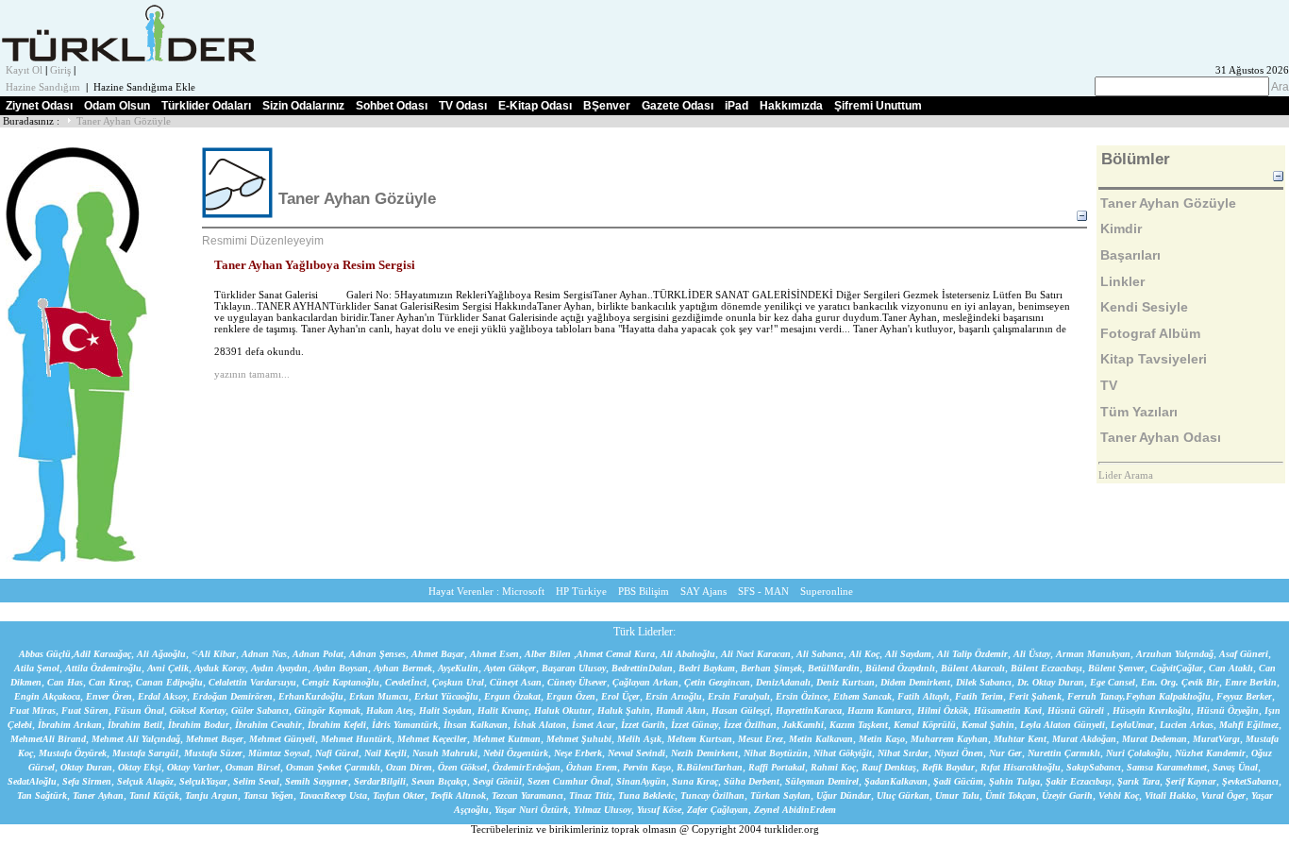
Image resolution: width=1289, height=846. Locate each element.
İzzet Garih (643, 724)
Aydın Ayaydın (279, 668)
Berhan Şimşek (771, 668)
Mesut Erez (760, 739)
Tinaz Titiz (590, 795)
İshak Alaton (539, 724)
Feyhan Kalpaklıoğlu (1168, 696)
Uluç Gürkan (903, 795)
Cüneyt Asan (516, 682)
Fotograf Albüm (1150, 333)
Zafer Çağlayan (717, 809)
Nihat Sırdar (903, 753)
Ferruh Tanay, (1096, 696)
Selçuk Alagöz (145, 781)
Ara (1279, 86)
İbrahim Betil (135, 724)
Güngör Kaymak (327, 710)
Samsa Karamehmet (1167, 767)
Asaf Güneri (1243, 654)
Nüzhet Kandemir (1210, 753)
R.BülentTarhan (710, 767)
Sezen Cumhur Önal (569, 781)
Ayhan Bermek (403, 668)
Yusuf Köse (659, 809)
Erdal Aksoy (162, 696)
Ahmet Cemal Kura (616, 654)
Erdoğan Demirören (233, 696)
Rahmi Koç (833, 767)
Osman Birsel (253, 767)
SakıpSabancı (1093, 767)
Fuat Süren (85, 710)
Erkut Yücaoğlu (446, 696)
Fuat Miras (32, 710)
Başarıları (1130, 254)
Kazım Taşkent (858, 724)
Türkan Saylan (780, 795)
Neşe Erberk (578, 753)
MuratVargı (1216, 739)
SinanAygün (641, 781)
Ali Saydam (908, 654)
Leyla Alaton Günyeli (1062, 724)
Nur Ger (1005, 753)
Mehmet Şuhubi (578, 739)
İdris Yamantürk (405, 724)
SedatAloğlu (32, 781)
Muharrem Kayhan (949, 739)
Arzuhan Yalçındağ (1175, 654)
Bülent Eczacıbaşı (1046, 668)
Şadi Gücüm (958, 781)
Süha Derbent (751, 781)
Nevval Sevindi (636, 753)
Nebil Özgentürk (515, 753)
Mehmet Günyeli (282, 739)
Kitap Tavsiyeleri (1153, 358)
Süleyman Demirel (822, 781)
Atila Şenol (36, 668)
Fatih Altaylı (923, 696)
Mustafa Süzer (213, 753)
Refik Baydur (948, 767)
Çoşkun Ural (458, 682)
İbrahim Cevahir (268, 724)
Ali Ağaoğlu (161, 654)
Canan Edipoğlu (169, 682)
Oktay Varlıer (193, 767)
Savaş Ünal (1235, 767)
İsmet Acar (593, 724)
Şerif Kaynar (1190, 781)
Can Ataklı (1231, 668)
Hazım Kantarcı (879, 710)
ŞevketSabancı (1250, 781)
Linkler (1122, 281)
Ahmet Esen (494, 654)
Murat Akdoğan (1084, 739)
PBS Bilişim (643, 591)
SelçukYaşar (203, 781)
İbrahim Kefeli (337, 724)
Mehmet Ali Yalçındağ (136, 739)
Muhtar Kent (1020, 739)
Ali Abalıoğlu (688, 654)
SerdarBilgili (380, 781)
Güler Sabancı (260, 710)
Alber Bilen (548, 654)
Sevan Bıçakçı (439, 781)
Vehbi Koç (1118, 795)
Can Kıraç (109, 682)
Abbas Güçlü (45, 654)
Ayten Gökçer (510, 668)
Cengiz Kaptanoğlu (340, 682)
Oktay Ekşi (139, 767)
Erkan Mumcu (379, 696)
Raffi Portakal (776, 767)
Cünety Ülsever (577, 682)
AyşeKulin (458, 668)
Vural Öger (1223, 795)
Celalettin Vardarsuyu (252, 682)
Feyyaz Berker (1244, 696)
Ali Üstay (1031, 654)
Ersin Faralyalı (739, 696)
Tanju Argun (211, 795)
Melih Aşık (639, 739)
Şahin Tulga (1014, 781)
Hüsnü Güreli (1077, 710)
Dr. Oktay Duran (1050, 682)
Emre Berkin (1251, 682)
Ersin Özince (802, 696)
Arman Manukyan (1093, 654)
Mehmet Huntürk (356, 739)
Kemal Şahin (988, 724)
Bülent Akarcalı (973, 668)
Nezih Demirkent (704, 753)
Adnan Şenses (377, 654)
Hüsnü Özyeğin (1228, 710)
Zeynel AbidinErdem (795, 809)
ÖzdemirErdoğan (527, 767)
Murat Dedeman (1154, 739)
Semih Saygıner (316, 781)
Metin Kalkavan (821, 739)
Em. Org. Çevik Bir (1180, 682)
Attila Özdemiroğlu (103, 668)
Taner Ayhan (98, 795)
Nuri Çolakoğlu (1137, 753)
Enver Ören (109, 696)
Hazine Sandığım (43, 87)
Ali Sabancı (820, 654)
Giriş (60, 70)
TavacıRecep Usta (333, 795)
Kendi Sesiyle (1144, 306)
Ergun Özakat (512, 696)
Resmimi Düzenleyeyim (263, 240)
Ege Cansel (1112, 682)
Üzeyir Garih (1067, 795)
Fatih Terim (979, 696)
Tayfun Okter (399, 795)
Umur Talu (957, 795)
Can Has (65, 682)
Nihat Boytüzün (776, 753)
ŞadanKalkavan (896, 781)
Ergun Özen (570, 696)
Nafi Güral (337, 753)
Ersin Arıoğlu (673, 696)
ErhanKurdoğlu (310, 696)
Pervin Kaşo (647, 767)
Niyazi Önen (958, 753)
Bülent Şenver (1116, 668)
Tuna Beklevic (646, 795)
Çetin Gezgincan (717, 682)
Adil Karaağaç (102, 654)
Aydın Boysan (340, 668)
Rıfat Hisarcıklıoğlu (1020, 767)
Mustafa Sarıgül (145, 753)
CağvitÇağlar (1176, 668)
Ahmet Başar (437, 654)
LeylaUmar (1132, 724)
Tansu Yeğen (268, 795)
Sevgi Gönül (497, 781)
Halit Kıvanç (502, 710)
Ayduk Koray (219, 668)
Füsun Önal (139, 710)
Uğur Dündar (843, 795)
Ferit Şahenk (1035, 696)
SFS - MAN (763, 591)
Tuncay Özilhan (712, 795)
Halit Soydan (445, 710)
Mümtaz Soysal (279, 753)
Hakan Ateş (389, 710)
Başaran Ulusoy (574, 668)
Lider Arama (1125, 475)
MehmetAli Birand (48, 739)
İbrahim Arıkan (70, 724)
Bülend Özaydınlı (900, 668)
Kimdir (1121, 228)
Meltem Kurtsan (699, 739)
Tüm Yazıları (1139, 411)
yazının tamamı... (252, 374)
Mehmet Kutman (507, 739)
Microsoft (523, 591)
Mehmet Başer (214, 739)
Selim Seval (256, 781)
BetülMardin (834, 668)
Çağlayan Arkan (645, 682)
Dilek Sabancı (984, 682)
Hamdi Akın (681, 710)
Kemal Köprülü (925, 724)
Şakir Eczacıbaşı (1079, 781)
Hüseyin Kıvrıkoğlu (1152, 710)
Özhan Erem (591, 767)
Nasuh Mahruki (444, 753)
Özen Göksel (462, 767)
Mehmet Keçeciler (432, 739)
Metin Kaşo (882, 739)
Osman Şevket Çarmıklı (333, 767)
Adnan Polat (318, 654)
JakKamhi (803, 724)
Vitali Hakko (1170, 795)
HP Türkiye (581, 591)
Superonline (826, 591)
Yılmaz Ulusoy (602, 809)
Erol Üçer (620, 696)
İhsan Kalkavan (476, 724)
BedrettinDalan (642, 668)
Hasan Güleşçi (740, 710)
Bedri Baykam (706, 668)
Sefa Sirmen (86, 781)
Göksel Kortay (198, 710)
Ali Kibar (217, 654)
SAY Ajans (703, 591)
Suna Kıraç (695, 781)
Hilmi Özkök (942, 710)
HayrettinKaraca (809, 710)
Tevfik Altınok (458, 795)
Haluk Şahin (623, 710)
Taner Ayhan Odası (1160, 437)
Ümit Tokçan (1010, 795)
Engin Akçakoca (47, 696)
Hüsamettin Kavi (1008, 710)
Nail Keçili (385, 753)
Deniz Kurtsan (845, 682)
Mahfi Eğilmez (1249, 724)
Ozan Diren (409, 767)
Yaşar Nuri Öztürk (531, 809)
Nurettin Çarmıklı (1064, 753)
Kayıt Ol (24, 70)
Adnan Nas (264, 654)
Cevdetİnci (406, 682)
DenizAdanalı (783, 682)
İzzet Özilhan (750, 724)
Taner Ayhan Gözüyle (123, 121)
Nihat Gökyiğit (842, 753)
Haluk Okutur (563, 710)
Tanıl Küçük (154, 795)
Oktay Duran (86, 767)
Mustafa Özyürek (73, 753)
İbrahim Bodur (198, 724)
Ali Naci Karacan (756, 654)
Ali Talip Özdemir (972, 654)
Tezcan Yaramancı (527, 795)
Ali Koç (864, 654)
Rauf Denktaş (889, 767)
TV (1108, 385)
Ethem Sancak (862, 696)
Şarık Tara (1138, 781)
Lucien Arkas (1187, 724)
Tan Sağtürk (42, 795)
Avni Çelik (168, 668)
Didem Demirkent (915, 682)
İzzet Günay (694, 724)
